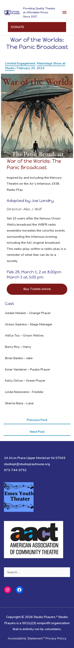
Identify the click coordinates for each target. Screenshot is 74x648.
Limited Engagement (20, 63)
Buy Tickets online (37, 289)
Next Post (37, 431)
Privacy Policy (56, 638)
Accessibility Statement (25, 638)
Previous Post (37, 420)
